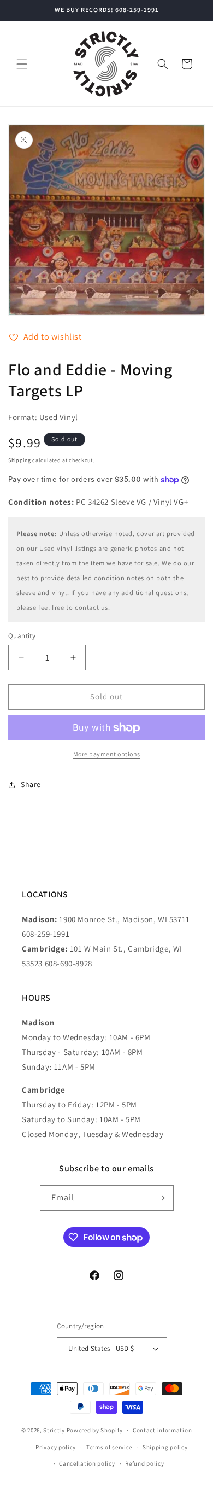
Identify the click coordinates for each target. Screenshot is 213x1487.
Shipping (19, 460)
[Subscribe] (161, 1198)
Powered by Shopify (95, 1430)
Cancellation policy (87, 1463)
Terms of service (109, 1447)
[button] (22, 64)
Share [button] (31, 784)
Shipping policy (165, 1447)
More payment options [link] (106, 754)
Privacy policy (56, 1447)
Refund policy (144, 1463)
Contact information (162, 1430)
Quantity (22, 635)
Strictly (54, 1430)
